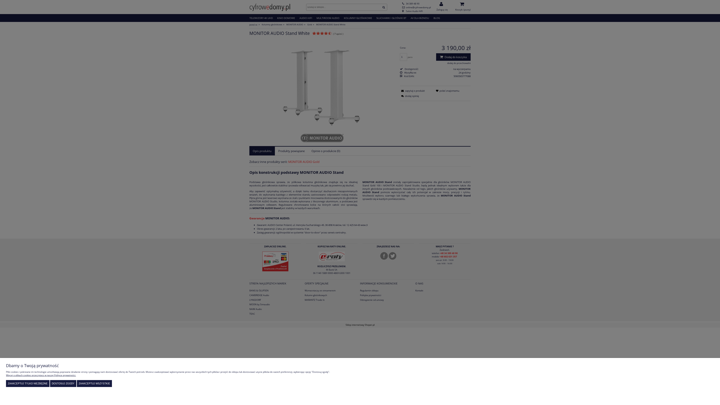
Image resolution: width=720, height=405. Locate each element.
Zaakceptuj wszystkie (94, 383)
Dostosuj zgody (63, 383)
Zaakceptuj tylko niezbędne (28, 383)
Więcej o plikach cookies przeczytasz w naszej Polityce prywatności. (41, 375)
